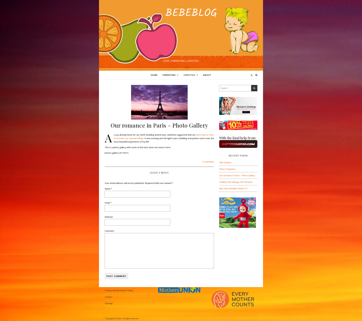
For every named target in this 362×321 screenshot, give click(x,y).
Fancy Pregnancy (227, 168)
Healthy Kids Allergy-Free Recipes (236, 182)
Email (108, 202)
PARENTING (169, 75)
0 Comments (208, 161)
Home (154, 75)
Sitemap (109, 303)
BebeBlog (181, 15)
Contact (108, 296)
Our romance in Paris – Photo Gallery (237, 175)
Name (108, 188)
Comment (109, 230)
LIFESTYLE (189, 75)
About (207, 75)
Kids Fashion (225, 162)
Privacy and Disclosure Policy (119, 290)
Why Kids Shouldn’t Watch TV (233, 188)
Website (109, 216)
